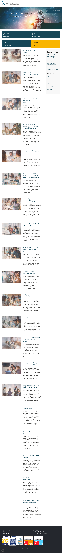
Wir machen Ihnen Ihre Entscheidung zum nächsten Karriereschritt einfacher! (11, 127)
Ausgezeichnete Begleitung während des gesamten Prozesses (11, 250)
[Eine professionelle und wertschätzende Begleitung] (11, 77)
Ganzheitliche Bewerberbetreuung (11, 298)
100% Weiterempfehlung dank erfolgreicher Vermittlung (11, 504)
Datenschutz (27, 548)
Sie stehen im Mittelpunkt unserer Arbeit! (11, 481)
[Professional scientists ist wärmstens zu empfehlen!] (11, 368)
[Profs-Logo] (10, 1)
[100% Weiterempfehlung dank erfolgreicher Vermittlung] (11, 506)
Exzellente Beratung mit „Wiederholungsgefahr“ (11, 274)
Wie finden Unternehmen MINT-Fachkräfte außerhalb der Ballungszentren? (52, 64)
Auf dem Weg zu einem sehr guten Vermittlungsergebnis (11, 202)
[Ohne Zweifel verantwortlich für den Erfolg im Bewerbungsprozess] (11, 104)
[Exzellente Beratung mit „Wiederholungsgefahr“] (11, 277)
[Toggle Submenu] (56, 83)
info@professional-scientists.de (41, 533)
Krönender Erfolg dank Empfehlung (11, 435)
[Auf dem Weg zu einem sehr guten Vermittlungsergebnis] (11, 204)
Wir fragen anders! (11, 412)
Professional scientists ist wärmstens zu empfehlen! (11, 366)
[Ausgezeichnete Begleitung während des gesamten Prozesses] (11, 253)
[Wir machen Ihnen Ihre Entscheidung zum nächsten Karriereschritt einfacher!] (11, 129)
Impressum (22, 548)
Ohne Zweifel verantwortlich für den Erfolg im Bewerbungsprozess (11, 102)
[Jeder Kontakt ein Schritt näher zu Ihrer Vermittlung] (11, 229)
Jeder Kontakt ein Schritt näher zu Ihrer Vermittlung (11, 227)
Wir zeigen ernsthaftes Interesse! (11, 321)
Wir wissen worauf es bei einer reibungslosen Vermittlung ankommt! (11, 340)
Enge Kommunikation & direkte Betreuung (11, 459)
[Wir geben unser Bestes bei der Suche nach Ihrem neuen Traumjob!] (11, 156)
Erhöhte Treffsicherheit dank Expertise (11, 54)
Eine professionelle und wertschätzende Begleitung (11, 75)
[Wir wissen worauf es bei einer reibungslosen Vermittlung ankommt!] (11, 343)
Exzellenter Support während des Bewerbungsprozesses (11, 388)
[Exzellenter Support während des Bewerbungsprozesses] (11, 390)
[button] (2, 550)
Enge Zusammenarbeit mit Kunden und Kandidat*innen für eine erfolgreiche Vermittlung (11, 176)
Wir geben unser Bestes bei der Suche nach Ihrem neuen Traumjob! (11, 154)
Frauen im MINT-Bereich (51, 54)
